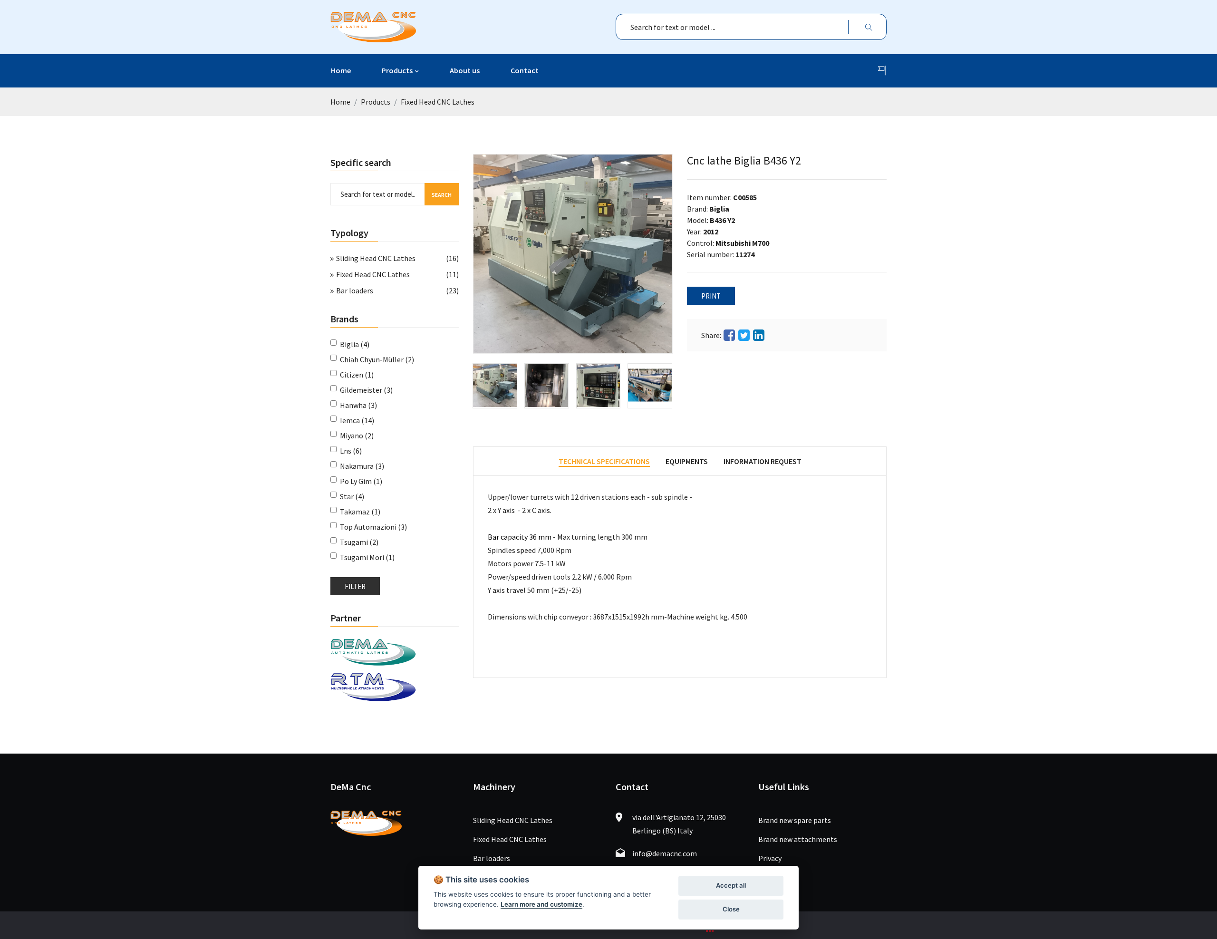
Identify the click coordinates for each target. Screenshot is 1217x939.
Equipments (687, 461)
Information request (763, 461)
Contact (525, 70)
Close (731, 909)
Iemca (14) (357, 420)
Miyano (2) (357, 435)
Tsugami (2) (359, 542)
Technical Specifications (604, 461)
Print (711, 295)
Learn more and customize (541, 904)
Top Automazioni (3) (373, 527)
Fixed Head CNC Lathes (437, 101)
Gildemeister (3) (366, 390)
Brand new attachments (797, 839)
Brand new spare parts (794, 820)
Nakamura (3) (362, 466)
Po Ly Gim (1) (361, 481)
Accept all (731, 885)
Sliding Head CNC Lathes (375, 258)
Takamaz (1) (360, 511)
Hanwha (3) (358, 405)
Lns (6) (351, 450)
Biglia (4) (354, 344)
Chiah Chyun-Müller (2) (377, 359)
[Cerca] (868, 27)
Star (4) (352, 496)
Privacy (770, 858)
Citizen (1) (357, 374)
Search (442, 194)
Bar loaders (354, 290)
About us (465, 70)
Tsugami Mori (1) (367, 557)
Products (397, 70)
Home (341, 70)
